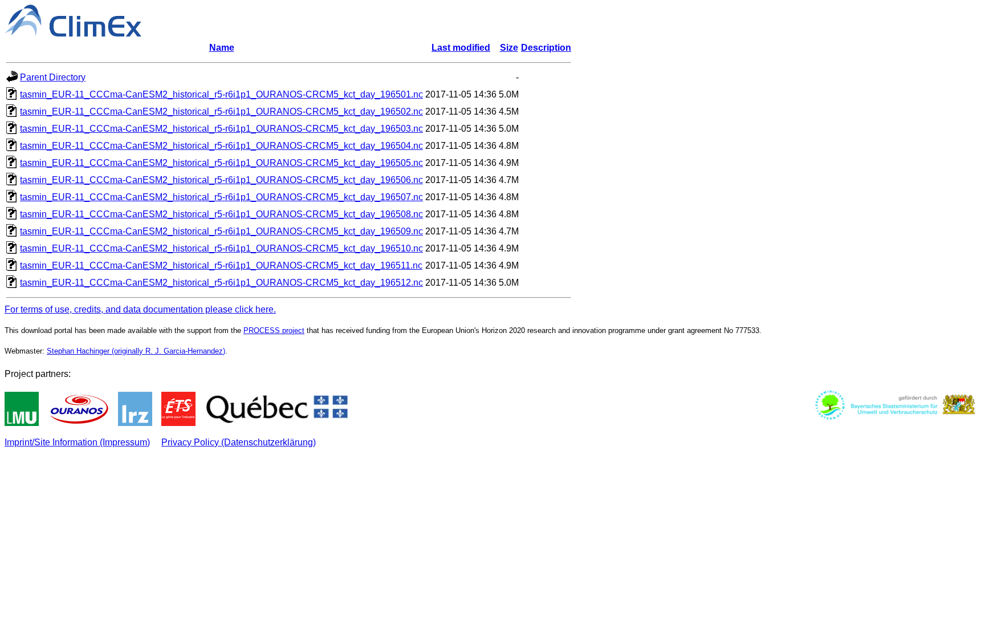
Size (509, 47)
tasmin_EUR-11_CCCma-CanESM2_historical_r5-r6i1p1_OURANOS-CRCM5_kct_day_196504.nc (221, 146)
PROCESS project (273, 330)
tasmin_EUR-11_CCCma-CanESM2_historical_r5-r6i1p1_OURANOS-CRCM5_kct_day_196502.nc (221, 111)
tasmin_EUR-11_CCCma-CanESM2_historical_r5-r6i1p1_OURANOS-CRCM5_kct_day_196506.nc (221, 180)
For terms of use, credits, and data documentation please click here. (140, 309)
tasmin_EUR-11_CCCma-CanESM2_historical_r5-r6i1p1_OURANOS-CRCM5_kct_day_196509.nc (221, 231)
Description (546, 47)
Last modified (461, 47)
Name (221, 47)
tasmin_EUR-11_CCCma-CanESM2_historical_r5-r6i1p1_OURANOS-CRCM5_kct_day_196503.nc (221, 128)
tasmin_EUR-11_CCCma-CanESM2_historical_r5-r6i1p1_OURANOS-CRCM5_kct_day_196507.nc (221, 197)
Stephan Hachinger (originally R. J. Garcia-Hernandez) (136, 351)
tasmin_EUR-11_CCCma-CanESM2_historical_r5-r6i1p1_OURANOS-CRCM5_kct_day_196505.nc (221, 163)
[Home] (73, 33)
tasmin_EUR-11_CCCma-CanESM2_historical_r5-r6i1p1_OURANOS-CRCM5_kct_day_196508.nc (221, 214)
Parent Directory (53, 77)
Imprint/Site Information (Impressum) (77, 442)
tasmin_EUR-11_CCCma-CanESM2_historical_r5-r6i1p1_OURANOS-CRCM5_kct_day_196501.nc (221, 94)
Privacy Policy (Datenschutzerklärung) (238, 442)
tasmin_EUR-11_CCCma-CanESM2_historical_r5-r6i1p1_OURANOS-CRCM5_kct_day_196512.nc (221, 282)
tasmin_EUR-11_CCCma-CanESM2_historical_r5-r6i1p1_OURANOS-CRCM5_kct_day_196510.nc (221, 248)
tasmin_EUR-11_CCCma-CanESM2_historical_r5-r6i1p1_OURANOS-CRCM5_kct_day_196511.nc (221, 265)
